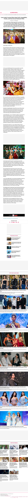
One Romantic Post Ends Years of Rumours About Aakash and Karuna (16, 243)
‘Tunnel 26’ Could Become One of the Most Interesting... (16, 247)
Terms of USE (13, 496)
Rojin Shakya (16, 20)
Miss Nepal (5, 218)
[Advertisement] (14, 6)
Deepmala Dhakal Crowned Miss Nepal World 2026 (9, 328)
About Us (27, 496)
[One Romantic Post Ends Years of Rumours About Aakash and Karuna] (9, 243)
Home (0, 14)
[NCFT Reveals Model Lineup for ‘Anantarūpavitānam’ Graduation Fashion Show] (9, 238)
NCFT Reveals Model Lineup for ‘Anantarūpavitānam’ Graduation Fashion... (15, 238)
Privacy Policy (16, 496)
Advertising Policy (20, 496)
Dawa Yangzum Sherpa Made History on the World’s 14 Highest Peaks (15, 252)
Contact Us (24, 496)
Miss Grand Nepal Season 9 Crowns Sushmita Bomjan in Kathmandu (15, 256)
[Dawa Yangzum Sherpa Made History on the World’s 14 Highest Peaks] (9, 252)
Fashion (3, 14)
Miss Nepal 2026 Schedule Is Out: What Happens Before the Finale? (12, 426)
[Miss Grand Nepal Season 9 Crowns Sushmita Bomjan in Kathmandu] (9, 256)
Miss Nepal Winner (15, 218)
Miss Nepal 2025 (9, 218)
